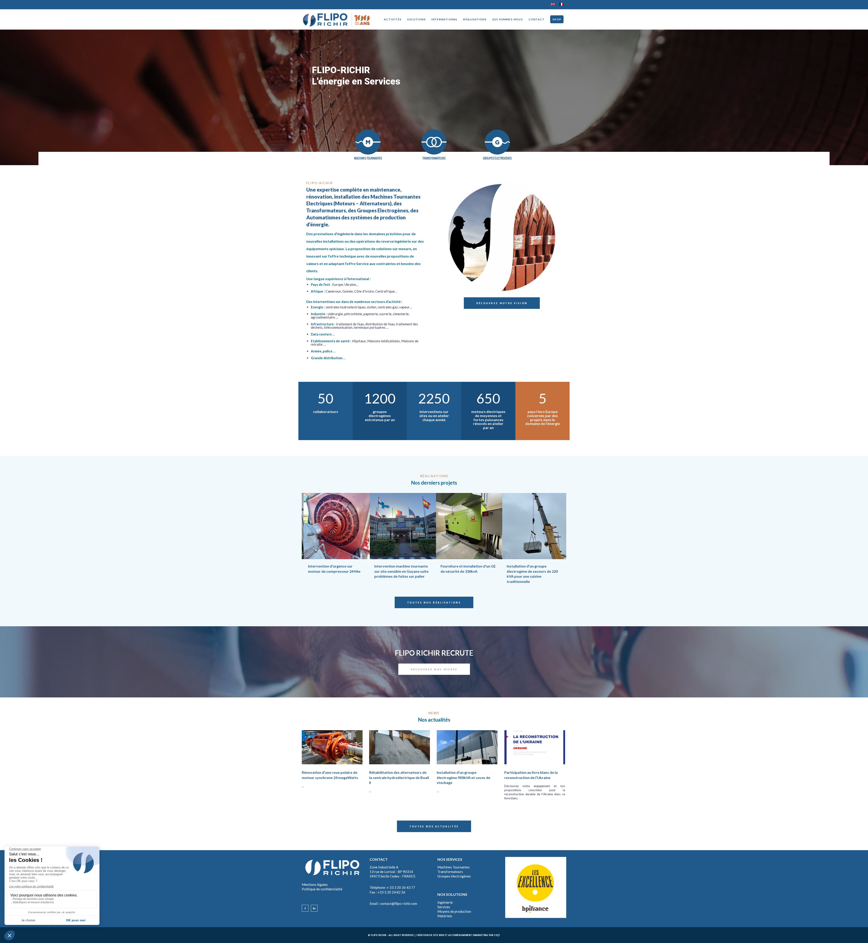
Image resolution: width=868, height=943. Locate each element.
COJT (497, 935)
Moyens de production (454, 911)
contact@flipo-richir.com (398, 903)
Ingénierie (445, 902)
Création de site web (430, 935)
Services (443, 907)
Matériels (444, 916)
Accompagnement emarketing (468, 935)
